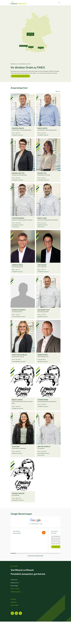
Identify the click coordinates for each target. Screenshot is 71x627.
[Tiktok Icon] (12, 613)
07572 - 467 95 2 (16, 133)
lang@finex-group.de (42, 224)
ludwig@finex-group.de (17, 408)
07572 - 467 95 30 (16, 223)
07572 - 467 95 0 (16, 178)
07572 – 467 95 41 (16, 359)
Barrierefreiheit (14, 605)
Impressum (13, 599)
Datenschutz (14, 602)
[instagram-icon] (16, 613)
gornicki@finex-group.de (43, 453)
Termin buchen (15, 226)
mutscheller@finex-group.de (18, 361)
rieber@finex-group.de (42, 406)
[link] (18, 2)
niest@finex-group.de (42, 361)
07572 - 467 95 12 (16, 406)
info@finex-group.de (16, 591)
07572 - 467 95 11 (41, 314)
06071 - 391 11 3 (16, 314)
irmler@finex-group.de (17, 135)
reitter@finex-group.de (17, 180)
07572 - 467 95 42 (16, 498)
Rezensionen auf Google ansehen (35, 555)
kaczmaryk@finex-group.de (18, 316)
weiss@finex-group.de (17, 271)
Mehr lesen (18, 546)
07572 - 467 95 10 (41, 133)
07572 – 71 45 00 (15, 588)
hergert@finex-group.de (17, 500)
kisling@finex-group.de (43, 271)
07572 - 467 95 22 (16, 451)
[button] (57, 91)
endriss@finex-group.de (17, 224)
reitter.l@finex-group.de (43, 180)
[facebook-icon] (20, 613)
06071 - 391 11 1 (16, 269)
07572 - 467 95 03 (41, 404)
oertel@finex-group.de (42, 135)
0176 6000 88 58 (41, 359)
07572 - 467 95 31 (41, 223)
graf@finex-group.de (17, 453)
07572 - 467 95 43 (41, 451)
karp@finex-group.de (42, 316)
